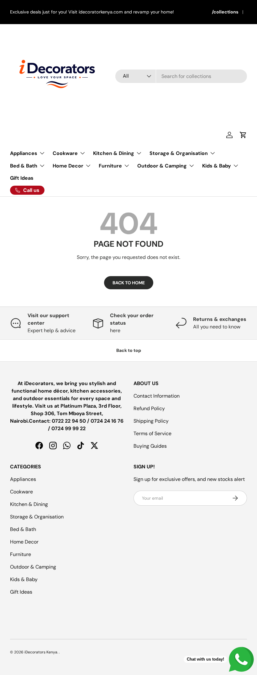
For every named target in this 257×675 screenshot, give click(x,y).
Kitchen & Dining (29, 504)
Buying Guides (150, 446)
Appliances (23, 479)
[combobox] (181, 76)
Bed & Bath (23, 529)
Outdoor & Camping (33, 567)
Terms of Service (152, 433)
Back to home (129, 283)
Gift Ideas (22, 178)
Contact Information (157, 396)
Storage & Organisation (37, 516)
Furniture (20, 554)
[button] (243, 135)
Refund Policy (149, 408)
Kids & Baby (24, 579)
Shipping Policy (151, 421)
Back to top (128, 350)
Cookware (21, 491)
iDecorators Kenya (40, 652)
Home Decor (24, 541)
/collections (225, 12)
